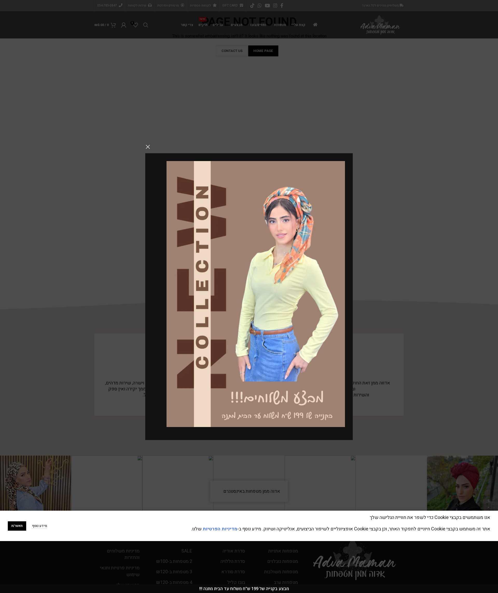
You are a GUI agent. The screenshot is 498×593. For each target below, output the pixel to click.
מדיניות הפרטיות (220, 528)
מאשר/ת (17, 525)
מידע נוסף (39, 525)
